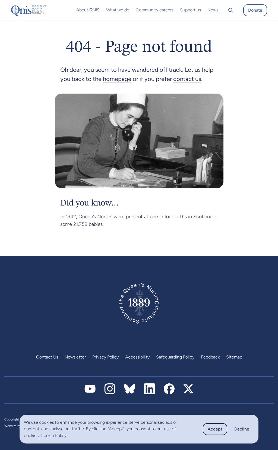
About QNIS (88, 9)
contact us (187, 79)
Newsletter (75, 357)
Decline (241, 429)
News (212, 9)
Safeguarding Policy (175, 357)
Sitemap (234, 357)
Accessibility (137, 357)
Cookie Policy (53, 435)
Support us (190, 9)
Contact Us (47, 357)
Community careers (154, 9)
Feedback (210, 357)
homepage (117, 79)
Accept (215, 429)
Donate (255, 10)
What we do (117, 9)
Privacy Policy (105, 357)
